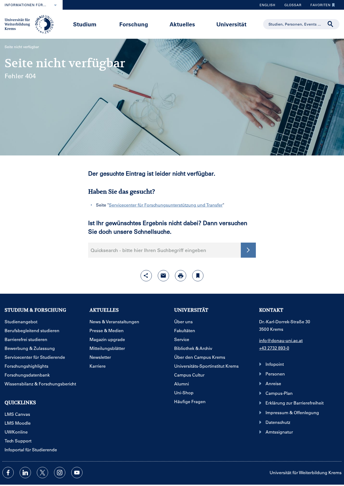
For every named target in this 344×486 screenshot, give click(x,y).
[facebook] (8, 472)
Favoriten (318, 6)
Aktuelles (182, 24)
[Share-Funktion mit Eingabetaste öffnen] (146, 275)
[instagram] (59, 472)
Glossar (291, 6)
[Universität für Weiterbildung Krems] (32, 23)
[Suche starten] (248, 250)
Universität (231, 24)
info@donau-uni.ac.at (281, 340)
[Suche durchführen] (330, 24)
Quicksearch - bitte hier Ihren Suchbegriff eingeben (148, 250)
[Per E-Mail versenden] (163, 275)
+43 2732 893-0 (274, 348)
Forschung (133, 24)
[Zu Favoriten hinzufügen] (197, 275)
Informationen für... (25, 5)
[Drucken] (180, 275)
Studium (84, 24)
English (267, 5)
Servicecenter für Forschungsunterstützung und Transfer (166, 205)
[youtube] (77, 472)
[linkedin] (25, 472)
